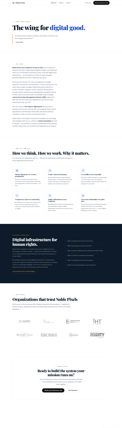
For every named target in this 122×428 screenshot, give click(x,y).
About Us (53, 2)
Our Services (72, 390)
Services (68, 2)
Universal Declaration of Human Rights (23, 271)
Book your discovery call (53, 390)
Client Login (88, 2)
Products (61, 2)
